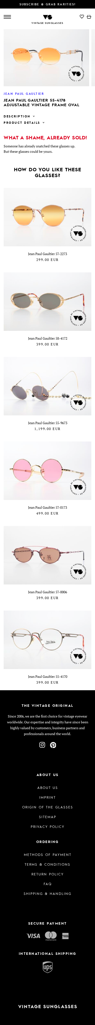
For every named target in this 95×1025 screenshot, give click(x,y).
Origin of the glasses (47, 807)
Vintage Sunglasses (47, 23)
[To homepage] (47, 16)
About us (47, 787)
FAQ (48, 883)
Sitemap (47, 816)
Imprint (47, 797)
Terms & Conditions (47, 864)
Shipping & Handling (47, 893)
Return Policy (47, 874)
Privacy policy (48, 826)
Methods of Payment (47, 854)
